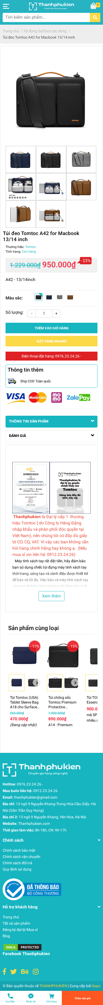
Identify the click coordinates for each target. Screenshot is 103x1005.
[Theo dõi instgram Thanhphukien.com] (36, 972)
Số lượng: (15, 312)
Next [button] (37, 682)
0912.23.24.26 (45, 791)
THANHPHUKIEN (53, 986)
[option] (17, 682)
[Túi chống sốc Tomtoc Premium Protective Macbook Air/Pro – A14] (63, 655)
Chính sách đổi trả (17, 863)
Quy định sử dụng (17, 869)
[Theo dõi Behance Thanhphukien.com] (25, 972)
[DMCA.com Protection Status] (22, 946)
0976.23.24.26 (67, 356)
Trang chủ (11, 917)
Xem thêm (51, 595)
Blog (6, 936)
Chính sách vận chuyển (21, 857)
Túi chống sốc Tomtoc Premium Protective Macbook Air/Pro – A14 (62, 707)
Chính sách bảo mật (19, 850)
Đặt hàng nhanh (52, 341)
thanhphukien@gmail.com (35, 797)
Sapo (96, 986)
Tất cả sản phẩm (16, 923)
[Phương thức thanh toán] (48, 397)
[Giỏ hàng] (94, 6)
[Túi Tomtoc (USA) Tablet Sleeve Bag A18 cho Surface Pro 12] (25, 655)
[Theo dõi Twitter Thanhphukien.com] (13, 972)
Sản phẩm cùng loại (33, 627)
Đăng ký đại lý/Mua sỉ (20, 930)
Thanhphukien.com (34, 823)
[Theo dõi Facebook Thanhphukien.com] (4, 972)
